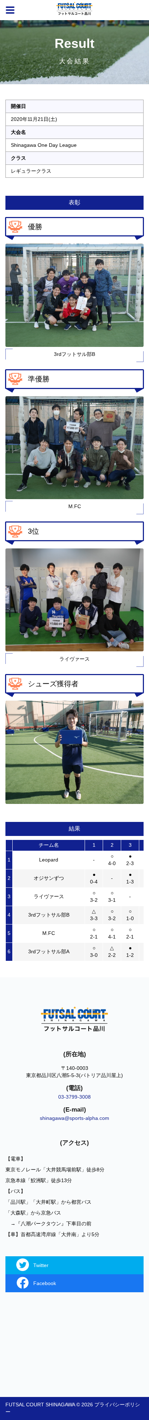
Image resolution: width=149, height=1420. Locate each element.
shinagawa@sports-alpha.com (74, 1118)
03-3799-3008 (74, 1097)
